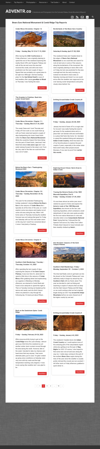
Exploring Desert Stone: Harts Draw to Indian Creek (67, 169)
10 (58, 386)
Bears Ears (66, 356)
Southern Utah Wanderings (25, 262)
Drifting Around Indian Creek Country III (67, 100)
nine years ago (32, 145)
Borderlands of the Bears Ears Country (67, 29)
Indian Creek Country (61, 141)
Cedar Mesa (35, 205)
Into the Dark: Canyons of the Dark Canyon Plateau (66, 244)
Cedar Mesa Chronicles (24, 121)
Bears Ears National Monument (33, 138)
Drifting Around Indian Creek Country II (67, 313)
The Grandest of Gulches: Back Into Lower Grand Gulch (29, 98)
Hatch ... (73, 227)
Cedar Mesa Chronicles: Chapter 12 (29, 29)
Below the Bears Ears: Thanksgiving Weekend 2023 (29, 168)
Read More (42, 88)
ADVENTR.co (18, 11)
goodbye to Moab (39, 79)
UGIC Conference (33, 56)
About (64, 2)
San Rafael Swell (31, 77)
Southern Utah (58, 281)
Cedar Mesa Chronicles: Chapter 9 (28, 240)
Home (8, 2)
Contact (72, 2)
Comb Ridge (20, 342)
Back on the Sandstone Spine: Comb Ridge (29, 311)
